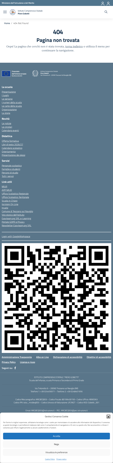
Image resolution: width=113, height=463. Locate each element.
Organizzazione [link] (9, 109)
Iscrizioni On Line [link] (10, 204)
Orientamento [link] (9, 151)
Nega (56, 444)
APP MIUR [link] (7, 190)
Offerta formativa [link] (10, 141)
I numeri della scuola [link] (12, 102)
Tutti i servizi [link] (8, 176)
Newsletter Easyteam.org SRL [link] (16, 225)
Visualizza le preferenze (56, 452)
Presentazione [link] (9, 92)
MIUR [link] (4, 186)
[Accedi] (103, 2)
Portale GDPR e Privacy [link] (13, 222)
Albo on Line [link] (42, 357)
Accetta (56, 436)
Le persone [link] (7, 99)
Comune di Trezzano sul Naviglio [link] (17, 211)
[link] (18, 2)
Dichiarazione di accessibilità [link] (67, 357)
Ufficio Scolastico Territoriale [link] (15, 197)
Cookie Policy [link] (50, 459)
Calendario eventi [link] (10, 130)
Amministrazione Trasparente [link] (17, 357)
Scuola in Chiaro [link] (9, 200)
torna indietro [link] (74, 46)
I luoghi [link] (5, 95)
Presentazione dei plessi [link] (13, 155)
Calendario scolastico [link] (12, 148)
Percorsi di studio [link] (10, 172)
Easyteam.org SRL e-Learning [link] (16, 218)
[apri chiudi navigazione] (5, 12)
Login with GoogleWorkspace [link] (16, 236)
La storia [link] (6, 113)
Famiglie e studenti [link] (11, 169)
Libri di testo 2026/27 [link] (12, 144)
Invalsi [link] (5, 208)
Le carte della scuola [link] (12, 106)
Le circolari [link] (7, 127)
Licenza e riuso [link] (27, 362)
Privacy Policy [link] (9, 362)
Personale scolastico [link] (12, 165)
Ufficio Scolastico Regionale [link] (15, 193)
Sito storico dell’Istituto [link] (13, 215)
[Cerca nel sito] (106, 12)
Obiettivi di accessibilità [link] (99, 357)
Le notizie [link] (6, 123)
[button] (108, 416)
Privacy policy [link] (61, 459)
